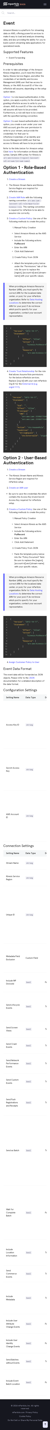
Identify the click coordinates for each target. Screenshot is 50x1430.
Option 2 (7, 121)
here (11, 151)
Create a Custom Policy (20, 218)
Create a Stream (17, 179)
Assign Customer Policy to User (24, 662)
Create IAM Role (17, 197)
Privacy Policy (32, 1412)
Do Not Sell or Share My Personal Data (25, 1420)
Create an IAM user (18, 487)
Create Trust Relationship (21, 371)
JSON (31, 677)
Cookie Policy (25, 1416)
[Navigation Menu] (45, 4)
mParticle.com (18, 1412)
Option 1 (7, 97)
